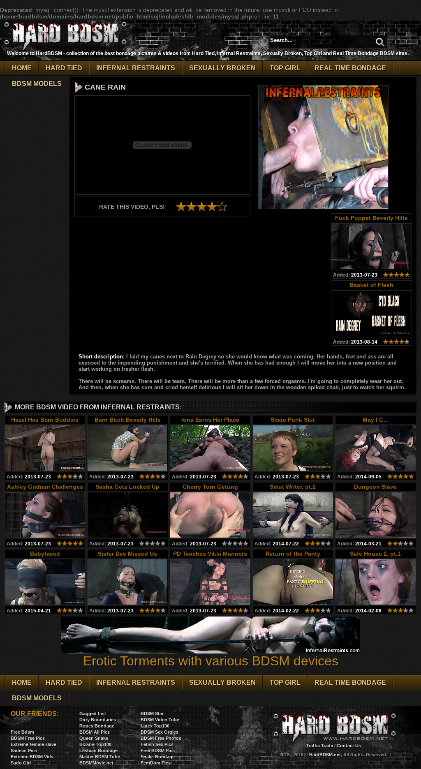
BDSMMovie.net (96, 762)
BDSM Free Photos (161, 738)
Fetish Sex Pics (157, 744)
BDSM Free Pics (28, 738)
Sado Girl (21, 762)
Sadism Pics (24, 750)
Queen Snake (93, 738)
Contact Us (349, 745)
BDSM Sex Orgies (159, 732)
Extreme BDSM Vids (32, 756)
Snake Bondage (158, 756)
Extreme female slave (33, 744)
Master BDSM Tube (99, 756)
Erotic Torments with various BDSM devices (210, 661)
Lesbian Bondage (98, 750)
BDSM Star (152, 713)
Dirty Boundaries (97, 719)
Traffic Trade (319, 745)
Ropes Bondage (96, 725)
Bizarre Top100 (95, 744)
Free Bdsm (22, 732)
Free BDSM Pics (158, 750)
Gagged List (92, 713)
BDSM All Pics (94, 732)
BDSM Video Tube (160, 719)
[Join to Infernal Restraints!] (323, 206)
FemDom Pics (156, 762)
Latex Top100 (155, 725)
